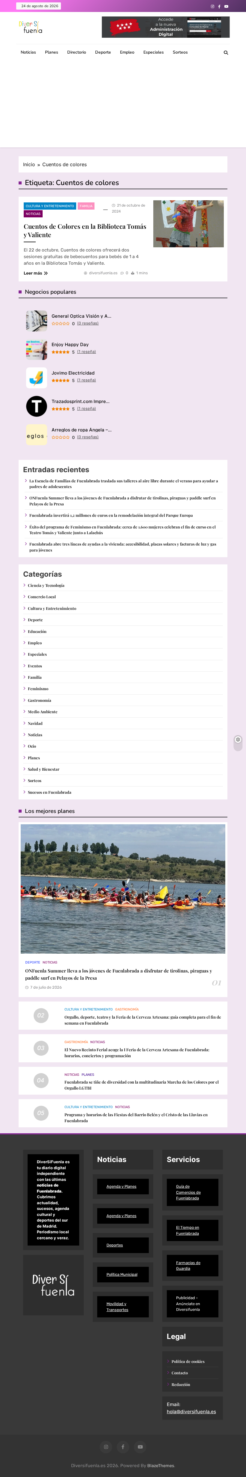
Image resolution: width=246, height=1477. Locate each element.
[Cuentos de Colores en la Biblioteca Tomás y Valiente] (188, 223)
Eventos (35, 665)
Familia (86, 206)
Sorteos (180, 52)
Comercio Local (42, 596)
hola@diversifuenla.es (191, 1411)
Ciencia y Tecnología (46, 585)
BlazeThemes (160, 1465)
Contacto (180, 1372)
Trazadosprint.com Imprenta (82, 401)
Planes (51, 52)
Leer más (33, 273)
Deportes (114, 1245)
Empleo (127, 52)
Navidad (35, 723)
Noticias (28, 52)
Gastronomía (39, 700)
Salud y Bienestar (43, 769)
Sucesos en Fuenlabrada (49, 792)
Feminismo (38, 688)
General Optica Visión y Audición (82, 316)
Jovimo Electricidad (73, 373)
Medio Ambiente (43, 711)
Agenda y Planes (121, 1186)
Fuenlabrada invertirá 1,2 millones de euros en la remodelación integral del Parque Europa (111, 515)
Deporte (103, 52)
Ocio (32, 746)
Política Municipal (121, 1274)
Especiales (153, 52)
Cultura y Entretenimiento (50, 206)
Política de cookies (188, 1361)
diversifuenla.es (103, 273)
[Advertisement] (123, 105)
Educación (37, 631)
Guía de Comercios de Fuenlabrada (188, 1192)
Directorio (76, 52)
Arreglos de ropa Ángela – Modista (82, 430)
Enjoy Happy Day (70, 344)
